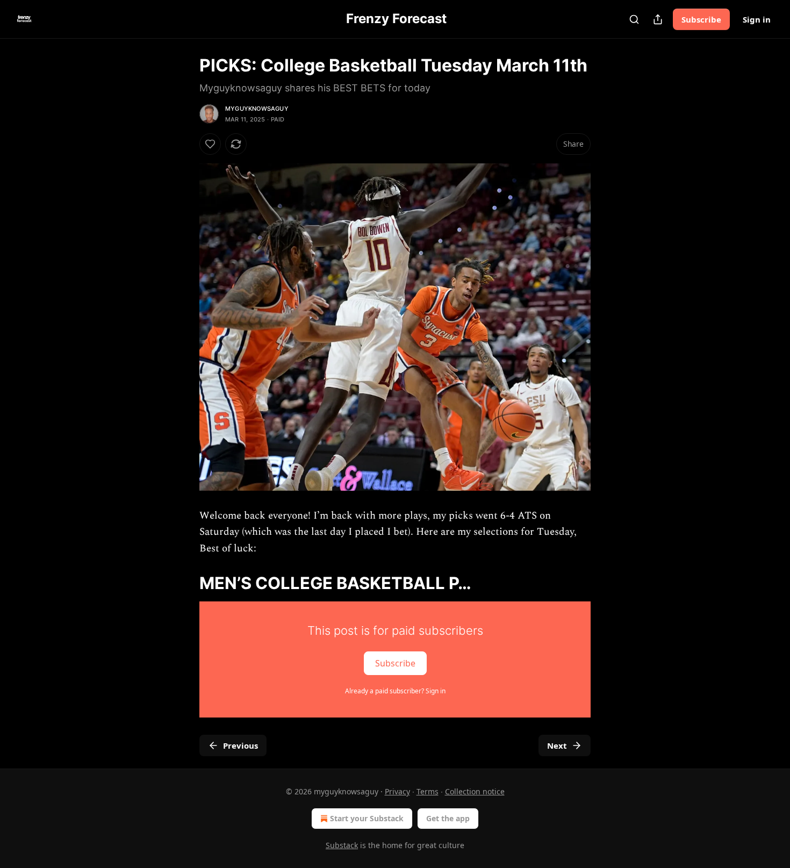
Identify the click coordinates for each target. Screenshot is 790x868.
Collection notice (475, 791)
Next (557, 745)
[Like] (210, 144)
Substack (342, 845)
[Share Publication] (658, 19)
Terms (427, 791)
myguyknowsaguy (257, 108)
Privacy (397, 791)
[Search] (634, 19)
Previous (240, 745)
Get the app (448, 818)
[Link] (184, 583)
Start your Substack (367, 818)
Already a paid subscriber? (395, 690)
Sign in (757, 19)
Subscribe (701, 19)
